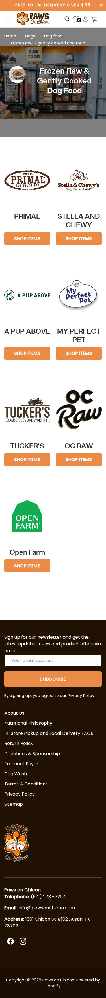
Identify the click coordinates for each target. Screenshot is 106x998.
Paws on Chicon (58, 980)
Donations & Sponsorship (32, 753)
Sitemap (13, 804)
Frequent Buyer (21, 763)
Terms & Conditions (26, 784)
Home (10, 36)
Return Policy (18, 743)
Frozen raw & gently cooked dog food (48, 43)
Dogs (30, 36)
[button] (94, 19)
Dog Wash (15, 774)
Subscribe (53, 679)
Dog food (53, 36)
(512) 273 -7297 (48, 896)
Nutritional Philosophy (28, 723)
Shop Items (27, 238)
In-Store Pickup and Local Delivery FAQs (48, 733)
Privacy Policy (19, 794)
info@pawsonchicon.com (47, 908)
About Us (14, 713)
